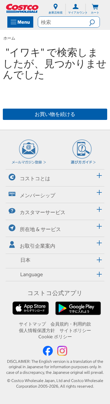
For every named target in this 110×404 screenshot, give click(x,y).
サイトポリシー (75, 330)
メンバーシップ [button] (37, 195)
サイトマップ (32, 324)
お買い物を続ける (55, 114)
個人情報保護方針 (37, 330)
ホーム (9, 38)
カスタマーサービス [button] (42, 212)
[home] (22, 8)
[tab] (55, 177)
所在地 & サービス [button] (40, 229)
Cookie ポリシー (55, 336)
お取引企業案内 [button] (37, 246)
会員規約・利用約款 (70, 324)
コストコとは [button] (35, 178)
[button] (94, 22)
